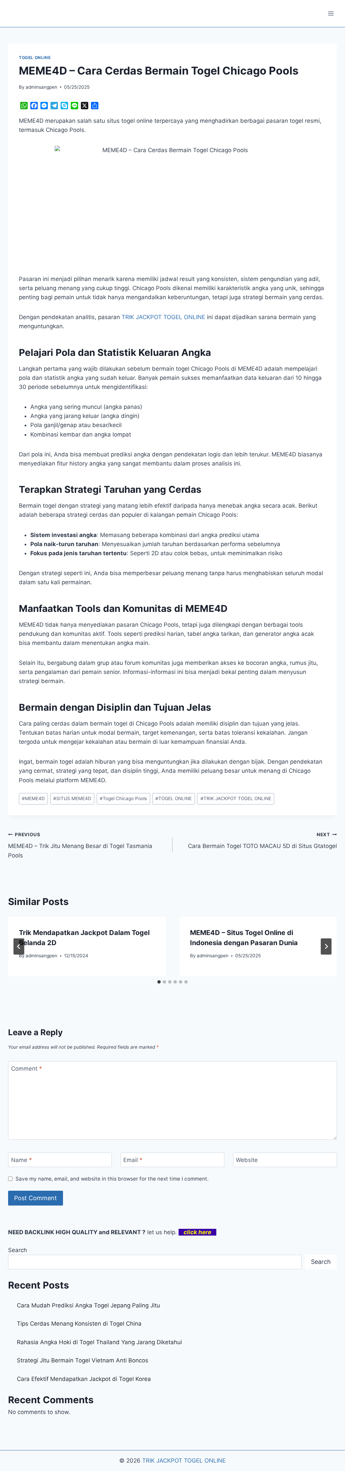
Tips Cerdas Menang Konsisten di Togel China (79, 1323)
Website (247, 1160)
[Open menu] (330, 13)
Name (21, 1160)
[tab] (159, 982)
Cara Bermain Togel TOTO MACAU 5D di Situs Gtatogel (262, 841)
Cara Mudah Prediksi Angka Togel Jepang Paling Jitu (88, 1305)
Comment (26, 1068)
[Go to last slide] (18, 946)
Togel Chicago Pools (123, 798)
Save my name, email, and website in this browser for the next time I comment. (112, 1179)
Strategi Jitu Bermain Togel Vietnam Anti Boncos (82, 1360)
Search (17, 1250)
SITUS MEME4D (72, 798)
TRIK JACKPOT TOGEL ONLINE (235, 798)
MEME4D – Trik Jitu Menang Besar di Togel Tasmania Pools (80, 845)
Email (133, 1160)
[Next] (326, 946)
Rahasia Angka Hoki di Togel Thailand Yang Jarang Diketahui (99, 1342)
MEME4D (33, 798)
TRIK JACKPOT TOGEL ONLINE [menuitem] (163, 317)
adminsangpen (41, 87)
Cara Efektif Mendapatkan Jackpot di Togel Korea (84, 1379)
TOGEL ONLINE (35, 57)
